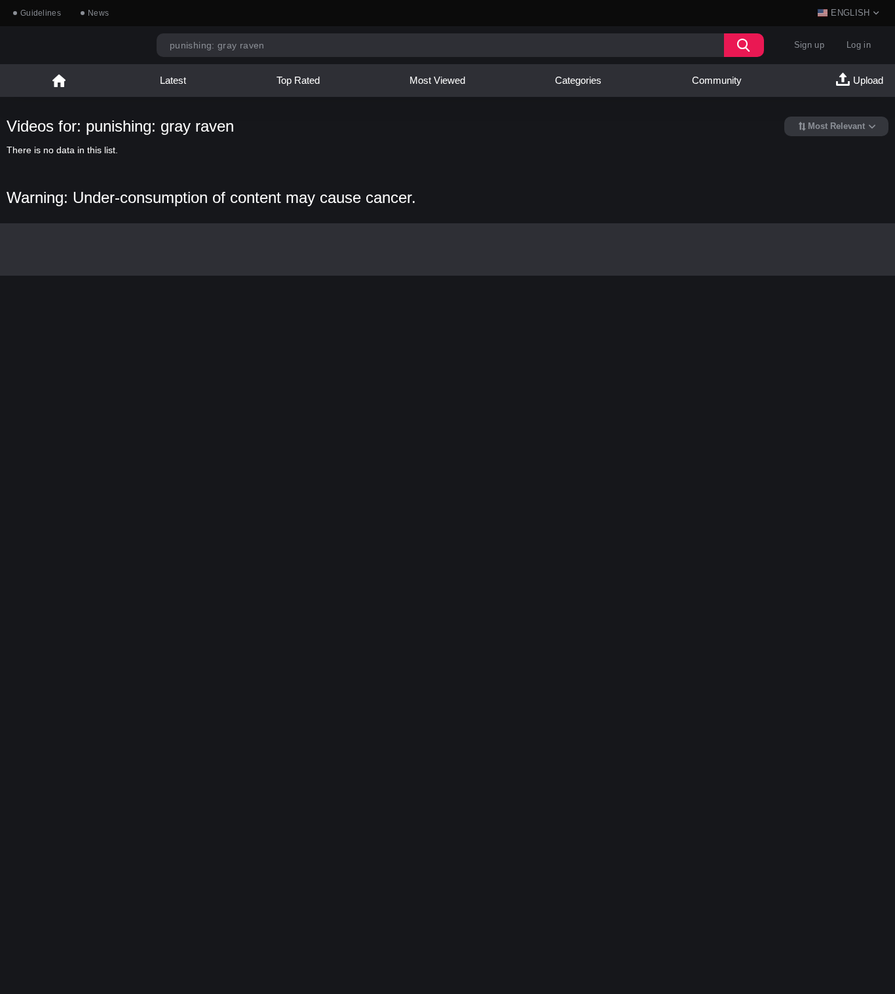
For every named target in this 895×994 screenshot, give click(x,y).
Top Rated (298, 80)
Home (59, 80)
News (98, 13)
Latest (173, 80)
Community (717, 80)
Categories (578, 80)
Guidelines (40, 13)
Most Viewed (437, 80)
